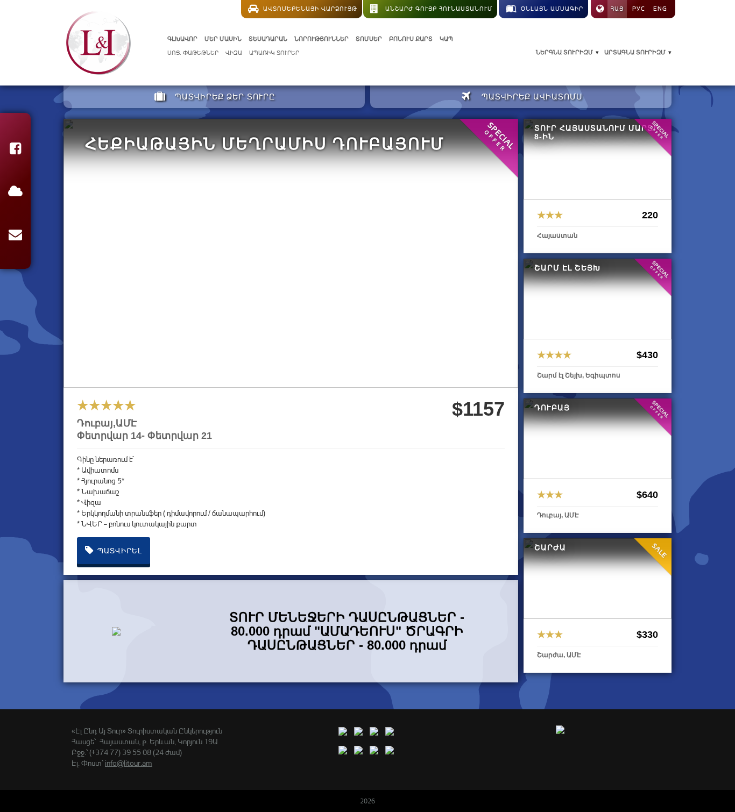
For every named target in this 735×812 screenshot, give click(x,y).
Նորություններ (321, 38)
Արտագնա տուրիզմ (635, 52)
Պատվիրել (118, 550)
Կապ (446, 38)
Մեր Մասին (223, 38)
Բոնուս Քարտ (411, 38)
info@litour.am (128, 762)
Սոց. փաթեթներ (192, 52)
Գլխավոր (182, 38)
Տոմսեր (369, 38)
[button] (15, 150)
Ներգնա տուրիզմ (564, 52)
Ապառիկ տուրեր (274, 52)
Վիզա (233, 52)
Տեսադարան (268, 38)
